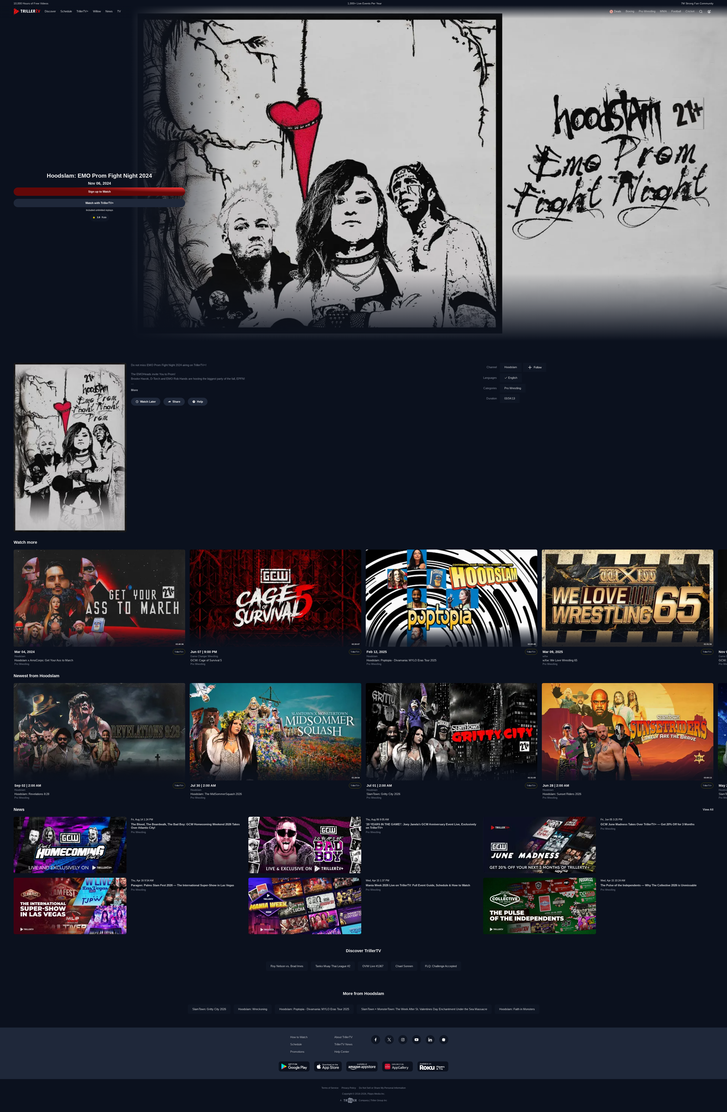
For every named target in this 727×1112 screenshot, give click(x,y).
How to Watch (298, 1037)
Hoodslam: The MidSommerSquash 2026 (216, 794)
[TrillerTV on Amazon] (362, 1066)
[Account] (709, 11)
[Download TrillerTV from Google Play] (294, 1066)
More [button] (134, 390)
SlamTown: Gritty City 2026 (383, 794)
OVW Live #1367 (372, 966)
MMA (663, 11)
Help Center (341, 1051)
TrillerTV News (343, 1044)
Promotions (297, 1051)
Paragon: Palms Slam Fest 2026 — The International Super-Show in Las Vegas (182, 885)
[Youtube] (416, 1039)
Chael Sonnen (404, 966)
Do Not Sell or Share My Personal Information (382, 1088)
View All (708, 809)
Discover (50, 11)
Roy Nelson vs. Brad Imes (287, 966)
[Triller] (443, 1039)
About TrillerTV (343, 1037)
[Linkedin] (430, 1039)
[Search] (701, 11)
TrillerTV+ (82, 11)
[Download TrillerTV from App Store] (328, 1066)
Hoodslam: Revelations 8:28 (31, 794)
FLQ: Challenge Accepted (441, 966)
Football (676, 11)
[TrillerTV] (27, 11)
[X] (389, 1039)
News (109, 11)
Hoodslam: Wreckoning (252, 1009)
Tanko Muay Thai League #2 (332, 966)
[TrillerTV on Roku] (432, 1066)
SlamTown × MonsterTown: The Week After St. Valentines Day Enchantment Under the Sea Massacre (424, 1009)
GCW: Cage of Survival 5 (206, 660)
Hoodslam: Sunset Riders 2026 (562, 794)
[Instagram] (402, 1039)
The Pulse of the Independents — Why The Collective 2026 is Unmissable (649, 885)
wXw (545, 656)
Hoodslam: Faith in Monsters (517, 1009)
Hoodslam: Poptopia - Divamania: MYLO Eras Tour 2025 (401, 660)
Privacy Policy (349, 1088)
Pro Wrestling (647, 11)
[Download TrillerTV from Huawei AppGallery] (397, 1066)
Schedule (66, 11)
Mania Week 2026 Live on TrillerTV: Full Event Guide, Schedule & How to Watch (418, 885)
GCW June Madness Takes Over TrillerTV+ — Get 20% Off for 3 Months (647, 824)
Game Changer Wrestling (204, 656)
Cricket (690, 11)
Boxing (630, 11)
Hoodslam (510, 367)
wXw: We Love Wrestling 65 (560, 660)
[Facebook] (375, 1039)
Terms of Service (330, 1088)
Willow (97, 11)
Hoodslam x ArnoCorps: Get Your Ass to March (43, 660)
